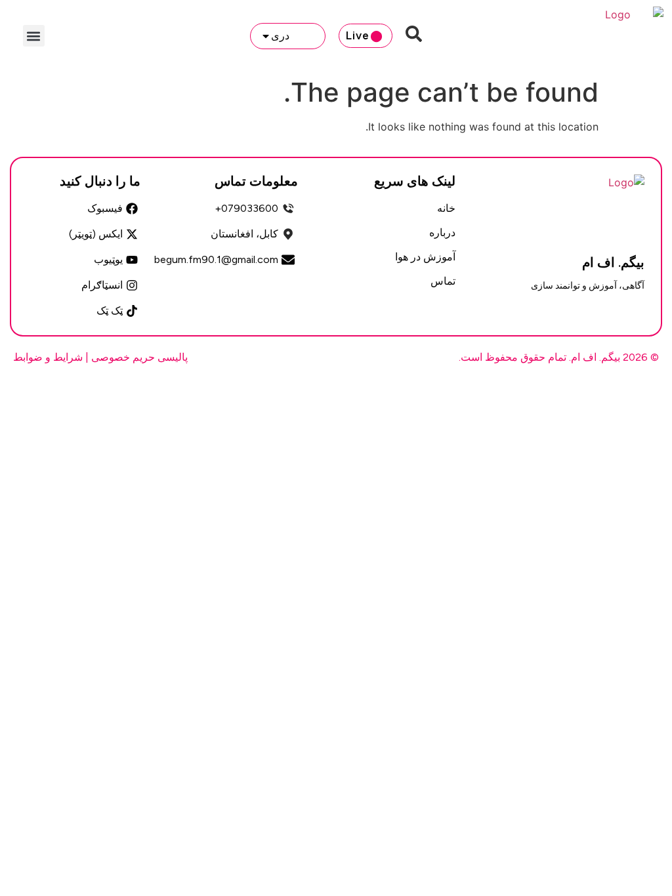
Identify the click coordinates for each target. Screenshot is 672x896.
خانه (446, 208)
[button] (34, 36)
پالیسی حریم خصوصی (139, 357)
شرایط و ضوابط (48, 357)
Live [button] (357, 35)
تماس (442, 281)
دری (280, 36)
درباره (442, 232)
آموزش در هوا (425, 257)
